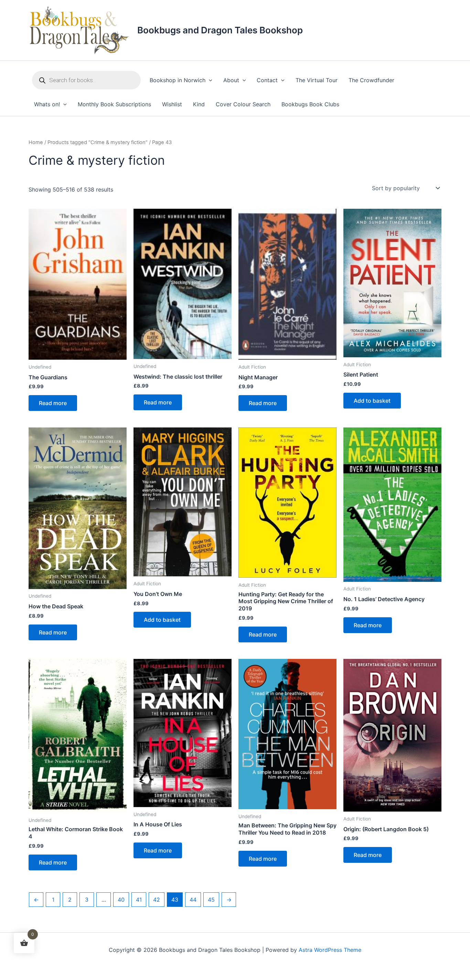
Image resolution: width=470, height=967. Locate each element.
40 (121, 899)
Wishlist (172, 104)
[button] (208, 80)
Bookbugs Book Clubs (310, 104)
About (231, 80)
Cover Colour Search (243, 104)
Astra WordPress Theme (330, 949)
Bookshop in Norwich (177, 80)
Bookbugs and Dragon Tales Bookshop (220, 30)
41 (139, 899)
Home (36, 142)
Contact (267, 80)
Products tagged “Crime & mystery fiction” (97, 142)
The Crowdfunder (371, 80)
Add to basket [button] (372, 400)
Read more (53, 403)
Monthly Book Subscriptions (114, 104)
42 (156, 899)
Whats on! (47, 104)
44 (193, 899)
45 (211, 899)
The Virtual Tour (317, 80)
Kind (199, 104)
